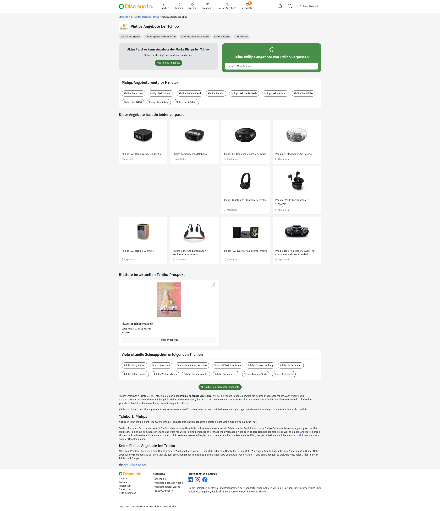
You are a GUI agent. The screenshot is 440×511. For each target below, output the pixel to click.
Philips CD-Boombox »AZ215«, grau (294, 154)
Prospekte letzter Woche (166, 486)
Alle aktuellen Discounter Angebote (220, 387)
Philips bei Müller (303, 93)
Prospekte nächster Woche (168, 482)
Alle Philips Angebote (168, 62)
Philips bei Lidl (216, 93)
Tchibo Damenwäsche (196, 374)
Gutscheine (159, 479)
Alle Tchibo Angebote (130, 37)
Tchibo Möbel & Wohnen (227, 365)
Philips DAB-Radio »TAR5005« (138, 250)
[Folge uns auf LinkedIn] (190, 479)
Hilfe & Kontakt (127, 493)
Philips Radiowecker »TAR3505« (190, 154)
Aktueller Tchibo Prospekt (137, 323)
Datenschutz (126, 489)
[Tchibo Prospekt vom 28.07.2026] (169, 300)
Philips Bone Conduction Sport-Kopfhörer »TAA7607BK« (190, 252)
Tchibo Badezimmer (290, 365)
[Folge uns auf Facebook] (205, 479)
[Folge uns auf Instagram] (197, 479)
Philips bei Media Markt (244, 93)
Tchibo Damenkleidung (260, 365)
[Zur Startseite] (138, 6)
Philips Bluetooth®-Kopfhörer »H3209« (245, 200)
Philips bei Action (133, 93)
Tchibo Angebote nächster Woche (160, 37)
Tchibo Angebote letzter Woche (195, 37)
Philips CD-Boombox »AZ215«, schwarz (245, 154)
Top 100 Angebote (163, 490)
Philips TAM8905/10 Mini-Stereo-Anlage (245, 250)
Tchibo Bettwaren (283, 374)
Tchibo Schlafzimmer (135, 374)
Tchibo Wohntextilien (165, 374)
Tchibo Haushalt (161, 365)
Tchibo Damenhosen (226, 374)
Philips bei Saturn (159, 102)
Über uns (124, 478)
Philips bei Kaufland (190, 93)
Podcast (123, 482)
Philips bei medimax (275, 93)
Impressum (125, 485)
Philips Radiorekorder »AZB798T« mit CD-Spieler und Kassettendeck (295, 252)
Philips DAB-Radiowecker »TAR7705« (141, 154)
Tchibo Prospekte (222, 37)
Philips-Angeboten (309, 435)
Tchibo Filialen (241, 37)
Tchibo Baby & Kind (134, 365)
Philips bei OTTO (133, 102)
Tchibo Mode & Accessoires (192, 365)
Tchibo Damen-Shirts (255, 374)
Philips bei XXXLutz (186, 102)
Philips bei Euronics (161, 93)
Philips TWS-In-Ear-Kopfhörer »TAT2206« (291, 202)
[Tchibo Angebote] (124, 26)
